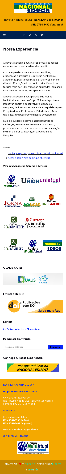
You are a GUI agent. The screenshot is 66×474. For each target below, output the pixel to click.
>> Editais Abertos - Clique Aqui (21, 329)
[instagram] (36, 35)
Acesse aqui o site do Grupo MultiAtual (29, 157)
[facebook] (24, 35)
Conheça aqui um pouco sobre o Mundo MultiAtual (35, 153)
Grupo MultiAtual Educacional (20, 391)
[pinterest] (42, 35)
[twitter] (30, 35)
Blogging (30, 464)
